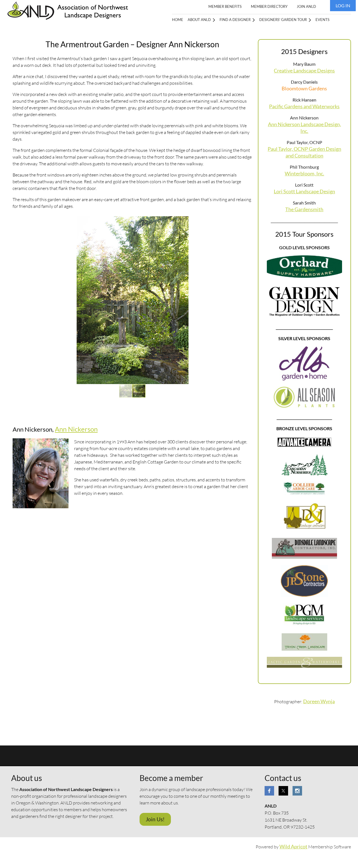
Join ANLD (306, 6)
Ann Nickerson (76, 429)
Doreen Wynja (319, 701)
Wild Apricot (293, 847)
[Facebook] (269, 791)
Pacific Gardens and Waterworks (304, 106)
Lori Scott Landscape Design (304, 191)
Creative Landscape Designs (304, 71)
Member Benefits (225, 6)
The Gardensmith (304, 209)
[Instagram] (297, 791)
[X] (283, 791)
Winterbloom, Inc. (304, 174)
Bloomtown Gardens (304, 88)
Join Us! (155, 819)
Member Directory (269, 6)
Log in (343, 5)
